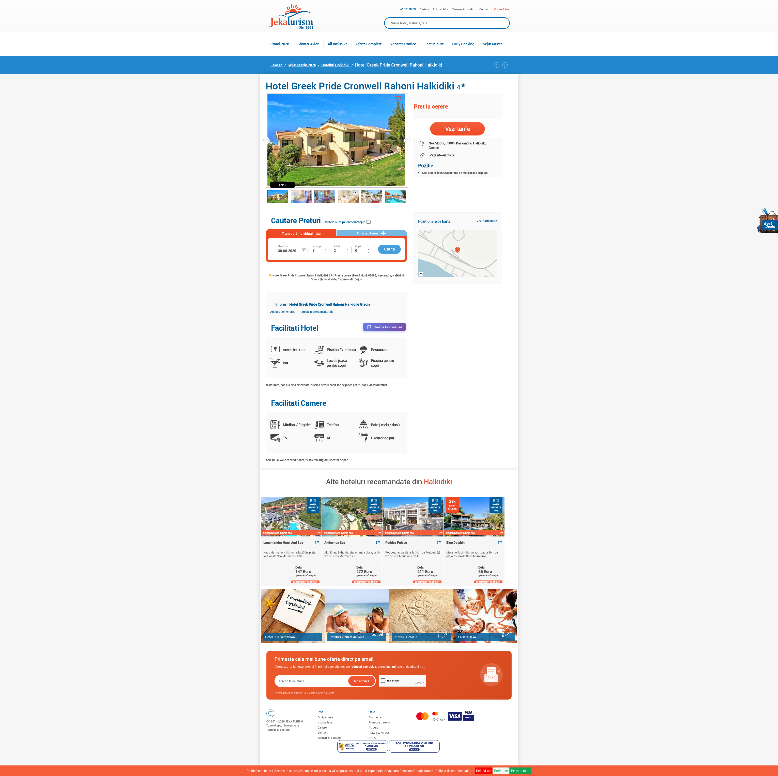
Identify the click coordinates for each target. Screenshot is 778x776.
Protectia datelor (379, 722)
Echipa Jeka (440, 9)
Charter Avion (308, 43)
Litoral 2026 (279, 43)
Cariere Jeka (467, 637)
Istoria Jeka (324, 722)
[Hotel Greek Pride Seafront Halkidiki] (505, 65)
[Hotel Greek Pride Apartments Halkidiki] (496, 65)
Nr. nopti (317, 246)
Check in (282, 246)
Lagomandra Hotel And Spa (291, 543)
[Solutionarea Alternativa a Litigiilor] (363, 747)
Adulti (337, 246)
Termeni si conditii (278, 730)
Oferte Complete (369, 43)
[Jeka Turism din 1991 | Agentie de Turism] (291, 27)
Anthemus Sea (352, 543)
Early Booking (463, 43)
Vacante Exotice (403, 43)
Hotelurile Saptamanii (280, 637)
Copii (358, 246)
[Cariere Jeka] (485, 616)
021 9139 (410, 9)
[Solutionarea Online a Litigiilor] (415, 747)
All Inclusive (337, 43)
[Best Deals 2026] (767, 220)
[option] (291, 541)
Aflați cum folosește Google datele (408, 770)
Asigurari (374, 727)
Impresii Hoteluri (406, 637)
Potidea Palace (413, 543)
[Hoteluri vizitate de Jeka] (357, 616)
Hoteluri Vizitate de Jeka (346, 637)
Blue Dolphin (474, 543)
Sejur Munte (492, 43)
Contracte (375, 717)
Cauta (389, 249)
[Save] (369, 221)
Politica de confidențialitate (454, 770)
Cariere (424, 9)
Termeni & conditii (463, 9)
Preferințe (501, 770)
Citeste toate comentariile (316, 312)
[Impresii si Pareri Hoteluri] (421, 616)
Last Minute (434, 43)
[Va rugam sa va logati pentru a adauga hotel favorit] (398, 99)
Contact (484, 9)
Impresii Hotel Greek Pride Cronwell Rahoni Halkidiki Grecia (322, 304)
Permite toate (520, 770)
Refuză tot (483, 770)
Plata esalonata (379, 732)
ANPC (372, 737)
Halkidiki (438, 481)
